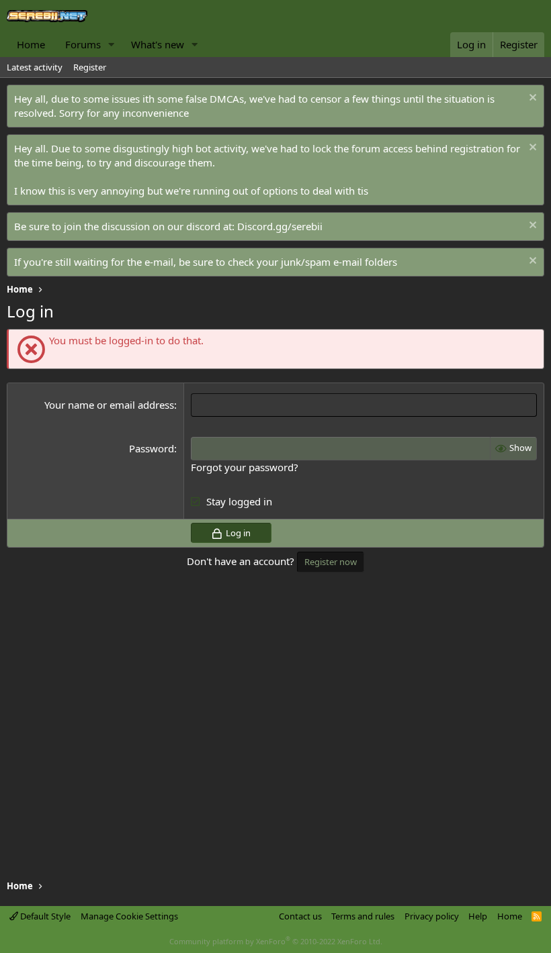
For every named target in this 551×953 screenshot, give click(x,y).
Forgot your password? (244, 467)
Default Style (44, 916)
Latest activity (34, 67)
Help (477, 916)
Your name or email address (109, 404)
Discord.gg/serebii (280, 226)
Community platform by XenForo (275, 941)
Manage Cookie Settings (129, 916)
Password (151, 448)
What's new (157, 44)
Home (31, 44)
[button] (111, 44)
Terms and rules (362, 916)
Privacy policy (432, 916)
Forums (83, 44)
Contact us (300, 916)
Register (89, 67)
